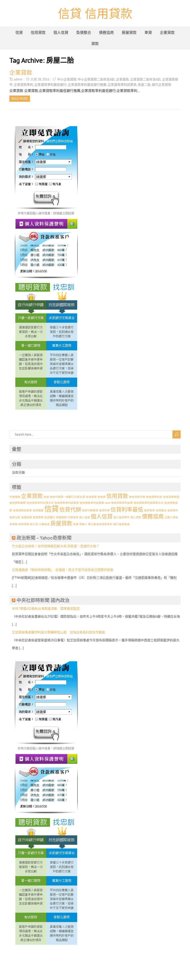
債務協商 (106, 32)
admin (18, 79)
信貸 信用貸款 (95, 13)
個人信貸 (60, 32)
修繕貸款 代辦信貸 (67, 517)
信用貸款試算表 (22, 510)
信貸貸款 (38, 517)
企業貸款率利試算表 (122, 84)
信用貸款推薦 (17, 502)
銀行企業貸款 (161, 84)
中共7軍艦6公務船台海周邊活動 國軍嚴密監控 (46, 608)
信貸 (19, 32)
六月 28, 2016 (39, 79)
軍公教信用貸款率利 (100, 524)
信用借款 (91, 497)
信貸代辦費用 (90, 510)
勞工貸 (34, 524)
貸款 (95, 43)
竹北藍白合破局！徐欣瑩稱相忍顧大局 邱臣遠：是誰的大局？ (55, 546)
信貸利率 (104, 510)
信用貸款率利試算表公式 (149, 502)
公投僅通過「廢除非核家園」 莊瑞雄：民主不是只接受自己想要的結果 (62, 570)
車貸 (148, 32)
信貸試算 (26, 517)
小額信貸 (44, 524)
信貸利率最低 (127, 509)
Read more (19, 99)
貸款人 (83, 524)
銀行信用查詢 (121, 524)
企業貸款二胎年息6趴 (145, 79)
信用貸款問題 (171, 497)
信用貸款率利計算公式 (40, 502)
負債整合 (83, 32)
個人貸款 (135, 517)
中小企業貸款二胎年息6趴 (96, 79)
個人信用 (84, 517)
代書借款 (14, 497)
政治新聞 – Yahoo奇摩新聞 (44, 538)
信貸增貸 (149, 510)
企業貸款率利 (23, 84)
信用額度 (38, 510)
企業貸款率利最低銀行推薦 (87, 84)
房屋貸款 (129, 32)
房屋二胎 (144, 84)
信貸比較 (14, 517)
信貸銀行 (49, 517)
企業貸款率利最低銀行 (50, 84)
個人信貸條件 (121, 517)
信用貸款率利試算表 (66, 502)
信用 (46, 497)
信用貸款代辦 (137, 497)
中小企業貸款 (66, 79)
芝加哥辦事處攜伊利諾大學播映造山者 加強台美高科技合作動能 (58, 632)
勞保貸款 (23, 524)
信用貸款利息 (154, 497)
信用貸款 (38, 32)
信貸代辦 (70, 509)
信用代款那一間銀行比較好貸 (67, 497)
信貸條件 (172, 510)
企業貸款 (167, 32)
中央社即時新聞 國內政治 (43, 600)
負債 (75, 524)
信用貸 (101, 497)
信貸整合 (161, 510)
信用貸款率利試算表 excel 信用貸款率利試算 (106, 502)
